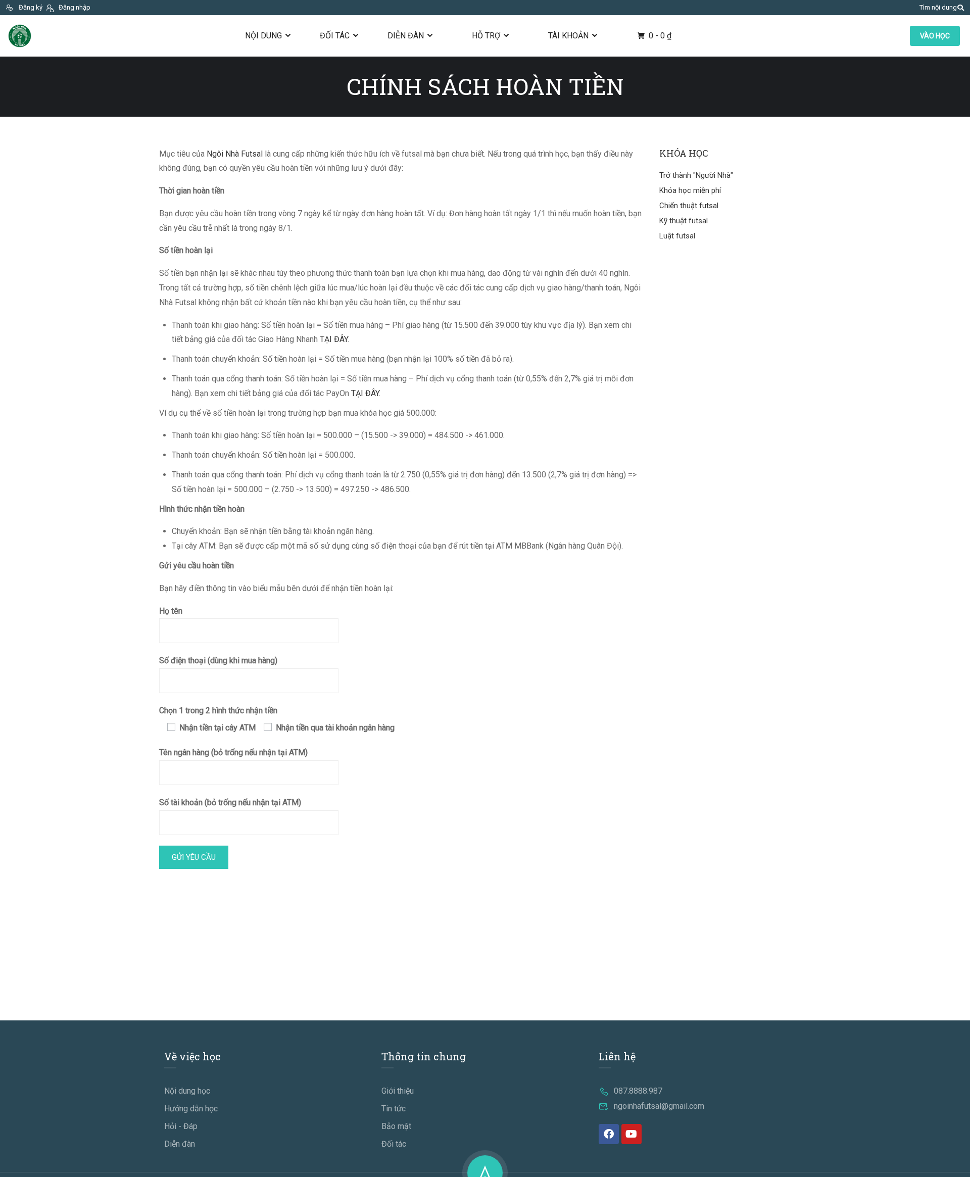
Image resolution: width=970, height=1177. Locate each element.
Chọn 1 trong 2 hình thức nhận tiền (218, 710)
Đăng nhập (74, 7)
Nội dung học (187, 1091)
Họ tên (170, 611)
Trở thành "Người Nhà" (696, 175)
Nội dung (263, 35)
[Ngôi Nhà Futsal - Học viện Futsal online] (19, 36)
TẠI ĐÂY (334, 339)
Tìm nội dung (938, 7)
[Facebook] (609, 1134)
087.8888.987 (638, 1091)
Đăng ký (30, 7)
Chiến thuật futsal (688, 205)
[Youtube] (631, 1134)
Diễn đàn (405, 35)
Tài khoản (568, 35)
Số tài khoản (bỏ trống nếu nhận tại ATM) (230, 802)
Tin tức (393, 1108)
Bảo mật (396, 1126)
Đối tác (335, 35)
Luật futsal (677, 235)
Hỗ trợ (486, 35)
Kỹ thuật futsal (683, 220)
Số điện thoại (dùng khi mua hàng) (218, 660)
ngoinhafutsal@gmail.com (659, 1106)
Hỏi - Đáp (181, 1126)
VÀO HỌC (935, 36)
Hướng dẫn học (191, 1108)
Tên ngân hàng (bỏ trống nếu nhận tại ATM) (233, 752)
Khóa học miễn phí (690, 190)
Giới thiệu (397, 1091)
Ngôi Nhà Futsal (235, 154)
